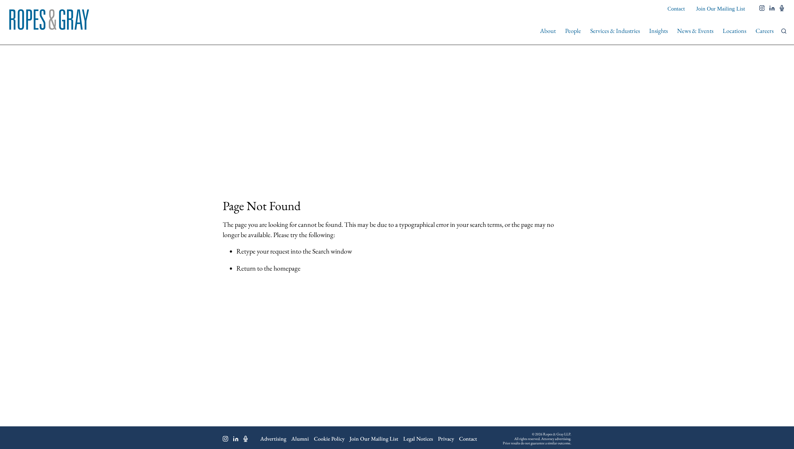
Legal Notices (418, 438)
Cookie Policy (329, 438)
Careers (765, 31)
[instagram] (762, 8)
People (573, 31)
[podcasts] (782, 8)
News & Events (695, 31)
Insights (658, 31)
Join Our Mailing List (720, 9)
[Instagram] (225, 438)
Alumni (300, 438)
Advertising (273, 438)
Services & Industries (615, 31)
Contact (676, 9)
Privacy (446, 438)
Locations (734, 31)
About (548, 31)
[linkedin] (772, 9)
